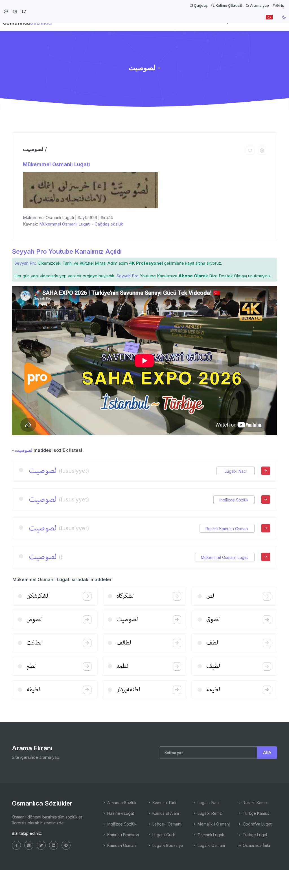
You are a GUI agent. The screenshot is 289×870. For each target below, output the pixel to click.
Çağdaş (200, 5)
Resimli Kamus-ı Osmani (227, 528)
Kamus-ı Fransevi (122, 834)
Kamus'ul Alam (165, 813)
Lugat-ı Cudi (163, 834)
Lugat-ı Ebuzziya (167, 845)
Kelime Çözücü (228, 5)
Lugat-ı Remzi (209, 813)
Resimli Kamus (255, 802)
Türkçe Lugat (254, 834)
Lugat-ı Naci (236, 471)
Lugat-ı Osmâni (210, 845)
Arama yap (259, 5)
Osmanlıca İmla (256, 845)
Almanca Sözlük (121, 802)
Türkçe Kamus (255, 813)
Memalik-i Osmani (213, 824)
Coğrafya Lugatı (257, 824)
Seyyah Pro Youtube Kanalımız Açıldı (67, 251)
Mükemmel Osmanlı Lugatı (56, 164)
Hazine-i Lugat (120, 813)
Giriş (280, 5)
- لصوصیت (22, 450)
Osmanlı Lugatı (210, 834)
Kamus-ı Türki (164, 802)
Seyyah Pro (25, 263)
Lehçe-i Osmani (166, 824)
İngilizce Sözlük (234, 500)
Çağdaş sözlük (109, 224)
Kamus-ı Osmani (121, 845)
